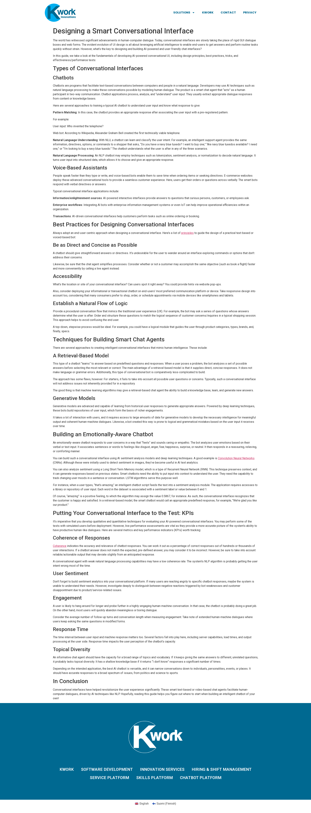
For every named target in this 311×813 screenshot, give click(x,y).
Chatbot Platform (200, 777)
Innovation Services (162, 769)
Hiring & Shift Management (222, 769)
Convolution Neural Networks (236, 458)
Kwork (207, 12)
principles (187, 233)
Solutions (181, 12)
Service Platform (109, 777)
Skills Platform (154, 777)
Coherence (59, 546)
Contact (228, 12)
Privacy (249, 12)
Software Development (107, 769)
